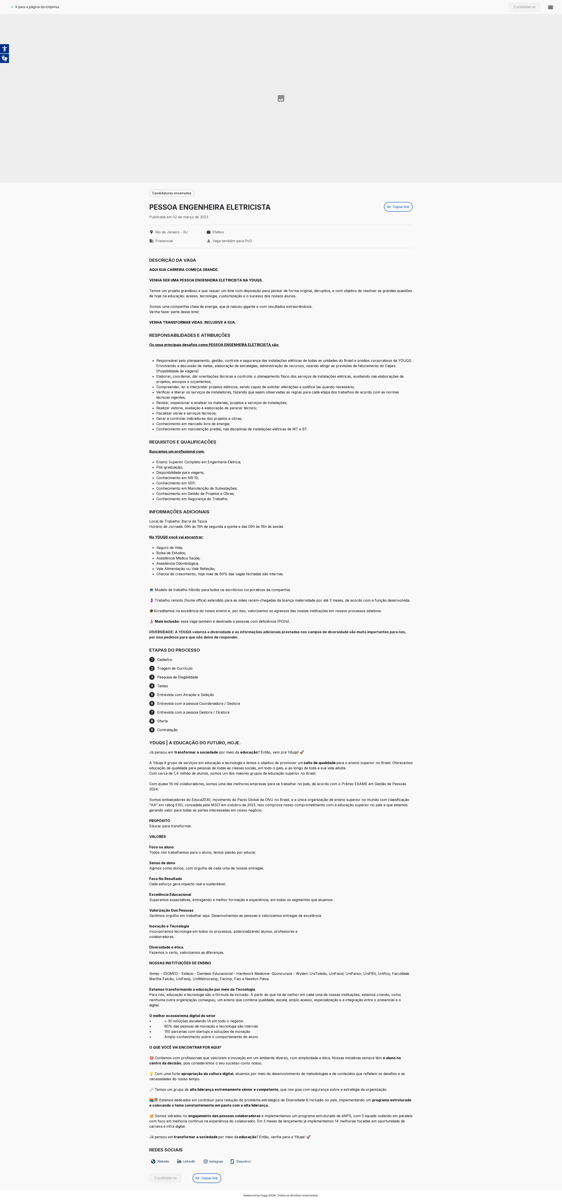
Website (163, 1161)
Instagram (216, 1161)
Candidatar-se (524, 7)
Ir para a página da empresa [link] (37, 7)
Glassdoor (243, 1161)
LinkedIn (189, 1161)
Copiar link (401, 207)
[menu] (550, 7)
